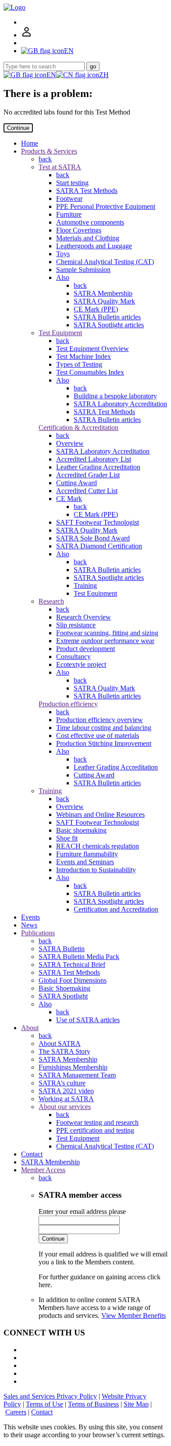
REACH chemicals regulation (97, 846)
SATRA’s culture (62, 1083)
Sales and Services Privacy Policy (50, 1396)
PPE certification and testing (95, 1130)
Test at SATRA (60, 167)
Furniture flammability (87, 854)
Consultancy (73, 656)
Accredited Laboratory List (93, 459)
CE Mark (69, 498)
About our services (65, 1106)
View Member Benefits (133, 1315)
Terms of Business (93, 1404)
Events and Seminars (85, 862)
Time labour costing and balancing (103, 727)
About (30, 1027)
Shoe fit (67, 838)
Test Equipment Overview (92, 348)
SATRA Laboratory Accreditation (120, 404)
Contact (32, 1154)
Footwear (69, 198)
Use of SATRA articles (88, 1020)
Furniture (69, 214)
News (29, 925)
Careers (15, 1412)
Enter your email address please (82, 1211)
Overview (70, 443)
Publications (38, 933)
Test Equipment (60, 332)
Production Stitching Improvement (103, 743)
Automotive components (90, 222)
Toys (63, 254)
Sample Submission (83, 269)
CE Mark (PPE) (96, 309)
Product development (85, 648)
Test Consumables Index (90, 372)
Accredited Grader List (88, 475)
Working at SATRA (66, 1098)
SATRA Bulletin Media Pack (79, 956)
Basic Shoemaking (64, 988)
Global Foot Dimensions (73, 980)
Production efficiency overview (99, 719)
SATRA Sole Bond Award (93, 538)
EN (51, 75)
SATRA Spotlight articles (109, 325)
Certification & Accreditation (78, 427)
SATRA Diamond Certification (99, 546)
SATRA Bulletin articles (107, 317)
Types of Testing (79, 364)
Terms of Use (44, 1404)
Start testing (72, 182)
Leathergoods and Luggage (94, 246)
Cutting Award (76, 483)
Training (85, 585)
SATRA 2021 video (66, 1091)
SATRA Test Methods (87, 190)
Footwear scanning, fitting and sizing (107, 633)
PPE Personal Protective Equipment (105, 206)
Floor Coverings (78, 230)
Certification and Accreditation (116, 909)
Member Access (43, 1170)
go (93, 66)
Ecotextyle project (81, 664)
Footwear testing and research (97, 1122)
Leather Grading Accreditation (98, 467)
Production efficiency (68, 704)
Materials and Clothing (87, 238)
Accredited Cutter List (87, 490)
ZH (104, 75)
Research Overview (83, 617)
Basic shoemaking (81, 830)
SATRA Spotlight (63, 996)
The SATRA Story (64, 1051)
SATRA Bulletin (62, 948)
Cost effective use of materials (97, 735)
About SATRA (60, 1043)
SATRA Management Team (77, 1075)
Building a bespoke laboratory (115, 396)
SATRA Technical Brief (72, 964)
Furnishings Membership (73, 1067)
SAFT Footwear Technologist (97, 522)
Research (51, 601)
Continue (18, 128)
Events (30, 917)
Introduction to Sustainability (96, 869)
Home (29, 143)
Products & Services (49, 151)
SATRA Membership (103, 293)
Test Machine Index (83, 356)
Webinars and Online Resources (100, 814)
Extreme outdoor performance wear (105, 640)
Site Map (136, 1404)
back (45, 159)
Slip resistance (76, 625)
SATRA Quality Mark (104, 301)
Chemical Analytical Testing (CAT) (105, 261)
